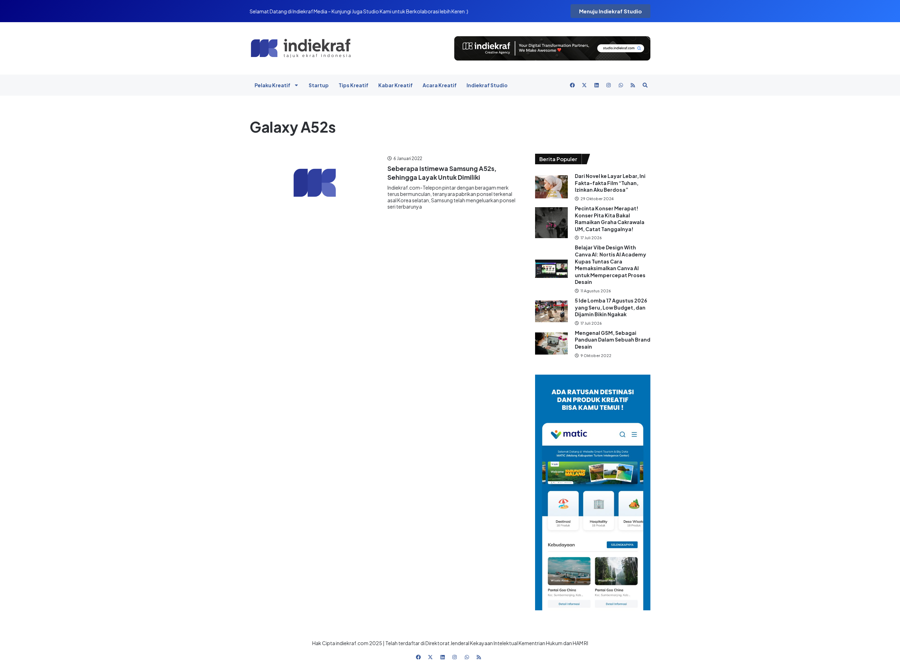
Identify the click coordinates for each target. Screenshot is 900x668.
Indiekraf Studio (487, 85)
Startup (319, 85)
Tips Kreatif (353, 85)
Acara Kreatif (440, 85)
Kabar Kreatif (395, 85)
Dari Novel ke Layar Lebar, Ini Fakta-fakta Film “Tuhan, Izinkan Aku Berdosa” (610, 183)
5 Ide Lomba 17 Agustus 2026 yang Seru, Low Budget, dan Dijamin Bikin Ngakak (611, 307)
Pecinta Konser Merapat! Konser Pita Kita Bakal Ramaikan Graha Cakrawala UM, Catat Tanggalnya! (609, 218)
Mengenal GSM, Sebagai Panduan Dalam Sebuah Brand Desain (612, 340)
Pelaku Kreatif (272, 85)
